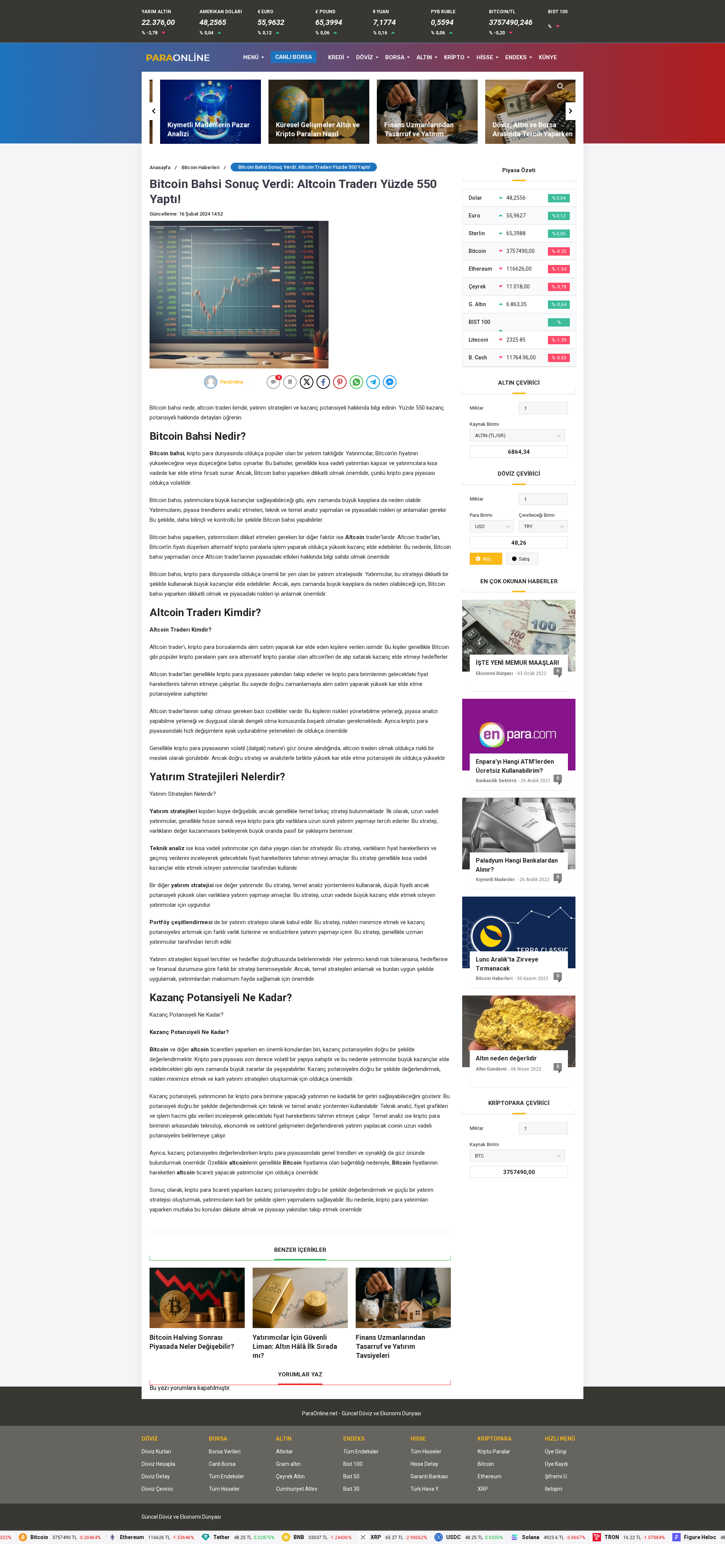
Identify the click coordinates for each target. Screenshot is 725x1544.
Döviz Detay (156, 1476)
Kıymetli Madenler (495, 879)
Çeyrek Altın (290, 1476)
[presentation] (154, 111)
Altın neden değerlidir (506, 1058)
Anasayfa (163, 167)
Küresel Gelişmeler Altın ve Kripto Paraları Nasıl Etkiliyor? (307, 134)
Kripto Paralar (494, 1451)
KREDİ (336, 57)
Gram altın (288, 1464)
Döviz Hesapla (158, 1464)
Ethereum (489, 1476)
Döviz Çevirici (157, 1489)
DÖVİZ (364, 57)
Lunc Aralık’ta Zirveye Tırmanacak (507, 964)
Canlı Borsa (222, 1464)
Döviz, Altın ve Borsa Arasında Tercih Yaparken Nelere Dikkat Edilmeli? (522, 134)
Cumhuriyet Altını (296, 1489)
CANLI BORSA (293, 57)
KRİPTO (454, 57)
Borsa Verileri (225, 1451)
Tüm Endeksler (226, 1476)
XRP (483, 1489)
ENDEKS (516, 57)
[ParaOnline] (211, 382)
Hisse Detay (424, 1464)
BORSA (394, 57)
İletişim (553, 1489)
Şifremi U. (556, 1476)
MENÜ (251, 57)
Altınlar (284, 1451)
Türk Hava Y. (425, 1489)
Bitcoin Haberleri (204, 167)
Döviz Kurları (156, 1451)
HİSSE (485, 57)
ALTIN (424, 57)
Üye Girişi (555, 1451)
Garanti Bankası (429, 1476)
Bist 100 (352, 1464)
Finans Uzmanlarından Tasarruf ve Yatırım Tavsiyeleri (408, 134)
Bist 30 (351, 1489)
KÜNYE (548, 57)
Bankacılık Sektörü (496, 780)
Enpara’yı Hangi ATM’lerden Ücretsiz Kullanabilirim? (515, 766)
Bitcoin (486, 1464)
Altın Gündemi (491, 1069)
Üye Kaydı (556, 1464)
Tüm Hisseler (224, 1489)
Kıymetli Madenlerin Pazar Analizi (198, 129)
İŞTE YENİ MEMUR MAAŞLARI (517, 662)
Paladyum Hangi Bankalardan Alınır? (517, 865)
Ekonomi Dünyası (494, 673)
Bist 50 (351, 1476)
